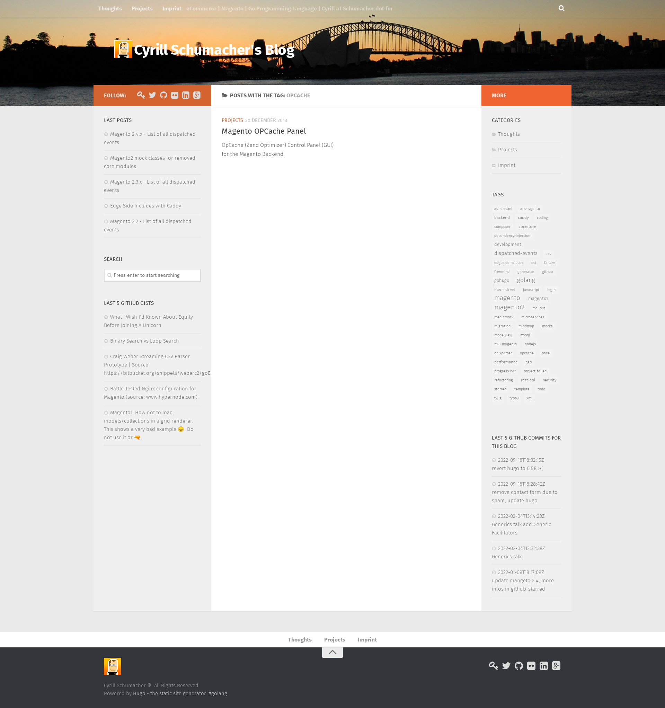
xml (529, 398)
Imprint (171, 8)
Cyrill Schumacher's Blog (214, 50)
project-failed (535, 371)
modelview (503, 335)
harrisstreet (504, 290)
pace (546, 353)
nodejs (530, 344)
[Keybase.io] (141, 95)
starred (500, 389)
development (507, 244)
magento (507, 298)
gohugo (501, 280)
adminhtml (503, 209)
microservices (532, 317)
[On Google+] (197, 95)
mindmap (526, 326)
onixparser (503, 353)
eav (548, 254)
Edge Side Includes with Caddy (145, 206)
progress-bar (505, 371)
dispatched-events (516, 253)
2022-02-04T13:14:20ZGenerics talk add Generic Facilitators (521, 525)
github (547, 272)
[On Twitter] (152, 95)
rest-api (528, 380)
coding (542, 218)
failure (549, 263)
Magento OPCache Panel (264, 131)
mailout (538, 308)
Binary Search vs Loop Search (144, 341)
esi (533, 263)
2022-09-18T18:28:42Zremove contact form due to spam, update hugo (525, 492)
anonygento (530, 209)
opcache (527, 353)
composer (502, 227)
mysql (525, 335)
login (551, 290)
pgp (528, 362)
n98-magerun (505, 344)
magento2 (509, 307)
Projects (142, 8)
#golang (218, 693)
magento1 (538, 299)
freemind (501, 272)
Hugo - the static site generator (169, 693)
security (549, 380)
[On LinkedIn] (185, 95)
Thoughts (110, 8)
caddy (523, 218)
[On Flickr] (174, 95)
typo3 (513, 398)
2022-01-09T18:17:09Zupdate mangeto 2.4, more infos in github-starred (523, 581)
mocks (547, 326)
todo (541, 389)
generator (525, 272)
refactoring (503, 380)
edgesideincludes (508, 263)
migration (502, 326)
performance (505, 362)
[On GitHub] (163, 95)
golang (526, 280)
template (522, 389)
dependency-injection (512, 236)
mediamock (503, 317)
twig (498, 398)
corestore (527, 227)
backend (502, 218)
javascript (531, 290)
